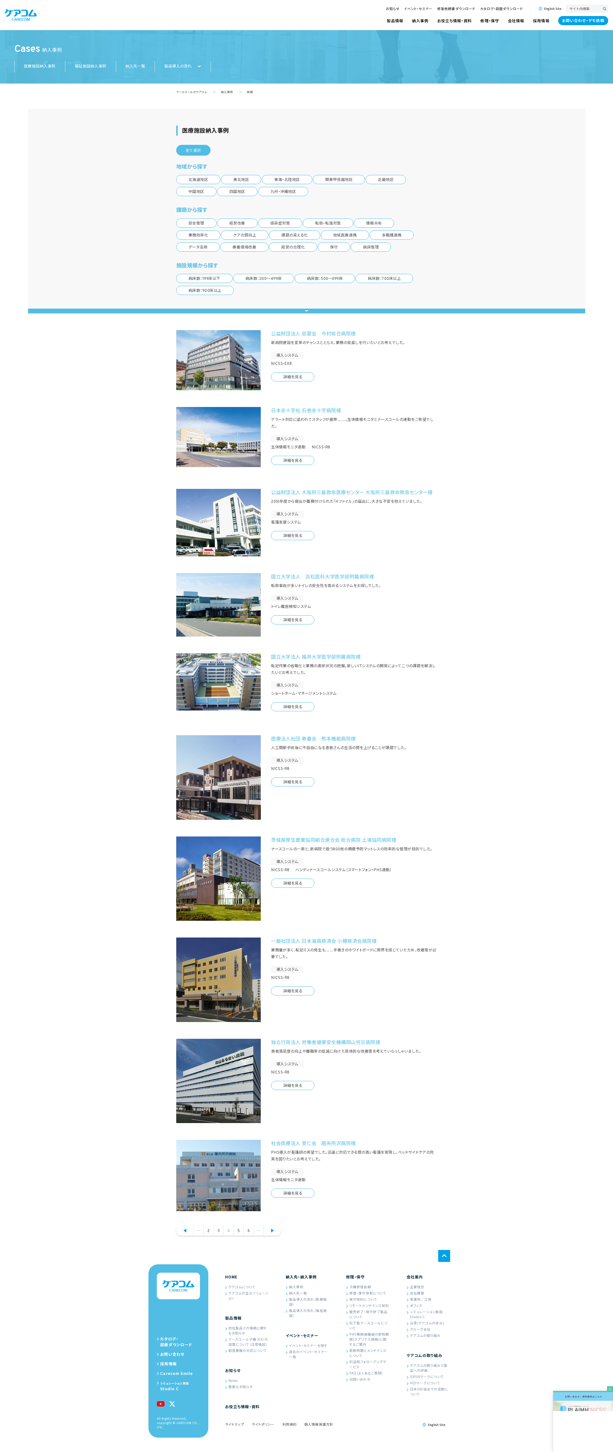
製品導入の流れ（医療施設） (308, 1302)
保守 (334, 247)
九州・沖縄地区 (283, 192)
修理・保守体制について (367, 1293)
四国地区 (237, 192)
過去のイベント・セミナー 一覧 (308, 1354)
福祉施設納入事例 (90, 66)
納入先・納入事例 (301, 1277)
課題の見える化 (294, 235)
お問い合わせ (359, 1379)
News (233, 1380)
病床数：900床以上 (204, 290)
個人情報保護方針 (318, 1424)
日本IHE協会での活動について (429, 1391)
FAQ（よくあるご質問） (366, 1373)
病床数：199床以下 (204, 279)
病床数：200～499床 (263, 279)
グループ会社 (420, 1329)
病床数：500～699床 (325, 279)
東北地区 (241, 180)
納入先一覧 (135, 66)
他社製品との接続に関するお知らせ (247, 1330)
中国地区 (196, 192)
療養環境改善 (244, 247)
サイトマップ (234, 1424)
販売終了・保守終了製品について (368, 1314)
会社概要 (417, 1293)
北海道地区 (198, 180)
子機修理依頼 (360, 1286)
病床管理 (371, 247)
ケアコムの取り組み (425, 1335)
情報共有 (374, 223)
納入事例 (296, 1286)
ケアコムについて (241, 1286)
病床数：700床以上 (384, 279)
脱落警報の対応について (247, 1350)
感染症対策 (280, 223)
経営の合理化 (293, 247)
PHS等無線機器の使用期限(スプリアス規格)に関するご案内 (369, 1339)
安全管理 (196, 223)
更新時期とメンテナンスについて (367, 1353)
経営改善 (237, 223)
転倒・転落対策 (328, 223)
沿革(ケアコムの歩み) (427, 1323)
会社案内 (415, 1277)
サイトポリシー (263, 1424)
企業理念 (417, 1286)
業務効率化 (198, 235)
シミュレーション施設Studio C (426, 1314)
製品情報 (233, 1318)
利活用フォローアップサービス (367, 1364)
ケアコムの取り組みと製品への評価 (429, 1368)
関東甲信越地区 (339, 180)
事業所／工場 (421, 1299)
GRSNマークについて (427, 1376)
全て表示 (193, 150)
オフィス (416, 1305)
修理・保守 (355, 1277)
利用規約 (289, 1424)
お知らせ (233, 1370)
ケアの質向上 (244, 235)
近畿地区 (386, 180)
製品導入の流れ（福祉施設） (308, 1313)
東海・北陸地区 (287, 180)
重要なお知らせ (240, 1386)
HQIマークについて (425, 1382)
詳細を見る (292, 377)
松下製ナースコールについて (368, 1325)
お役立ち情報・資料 (242, 1406)
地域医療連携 (345, 235)
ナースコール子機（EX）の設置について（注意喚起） (248, 1342)
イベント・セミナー (302, 1335)
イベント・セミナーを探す (308, 1345)
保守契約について (363, 1299)
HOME (231, 1277)
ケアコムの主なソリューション (248, 1295)
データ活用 (197, 247)
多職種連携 (392, 235)
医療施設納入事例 (40, 66)
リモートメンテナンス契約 (369, 1305)
